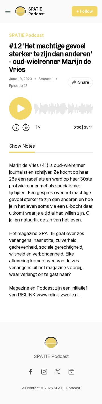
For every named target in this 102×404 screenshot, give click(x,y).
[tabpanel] (51, 233)
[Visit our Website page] (71, 371)
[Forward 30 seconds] (26, 127)
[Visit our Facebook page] (30, 371)
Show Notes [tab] (22, 146)
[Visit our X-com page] (58, 371)
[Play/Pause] (20, 108)
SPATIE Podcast (36, 11)
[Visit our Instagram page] (44, 371)
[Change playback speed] (38, 127)
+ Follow (84, 11)
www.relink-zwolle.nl (58, 295)
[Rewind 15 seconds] (16, 127)
